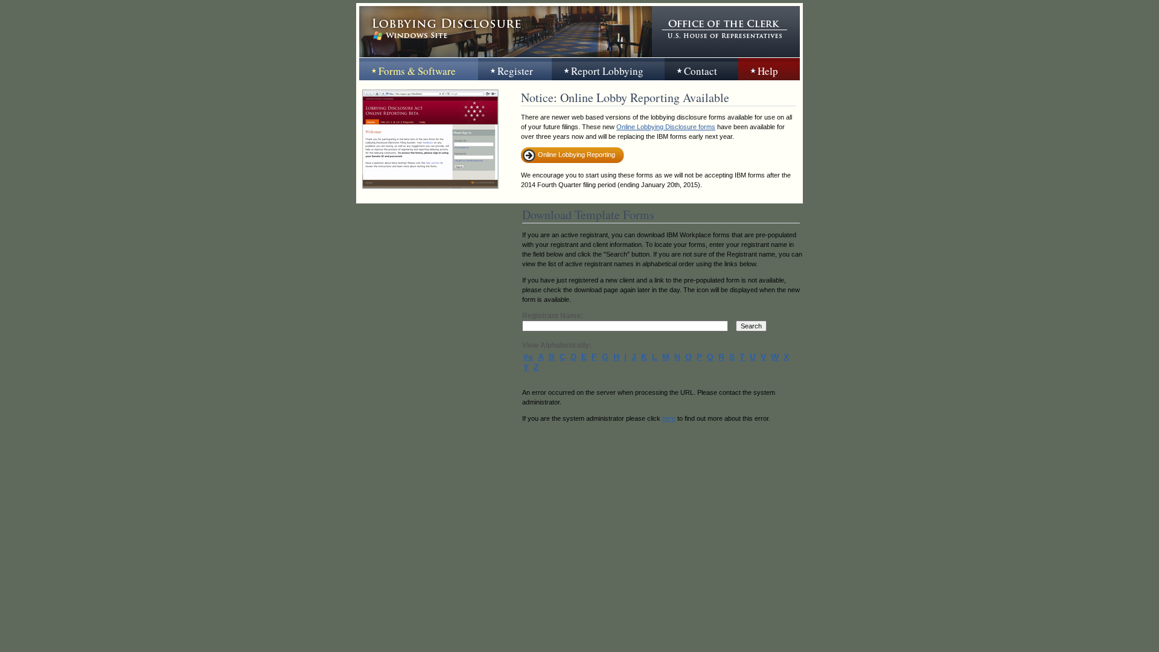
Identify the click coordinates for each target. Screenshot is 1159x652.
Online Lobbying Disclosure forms (665, 126)
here (668, 418)
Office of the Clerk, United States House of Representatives (726, 31)
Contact (700, 71)
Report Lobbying (607, 71)
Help (768, 71)
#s (528, 357)
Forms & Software (417, 71)
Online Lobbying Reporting (576, 154)
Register (515, 71)
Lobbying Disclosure (505, 31)
